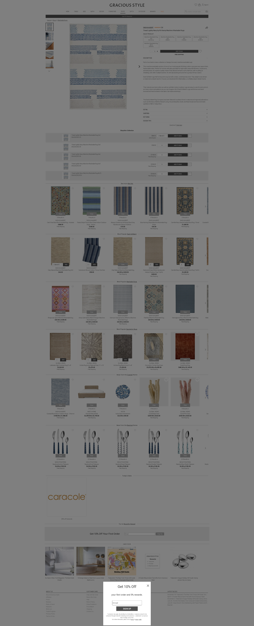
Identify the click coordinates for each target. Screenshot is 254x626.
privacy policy (138, 619)
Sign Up (127, 608)
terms (132, 619)
